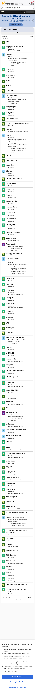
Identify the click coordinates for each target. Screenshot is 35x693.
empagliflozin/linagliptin (14, 47)
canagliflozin (10, 165)
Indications (11, 49)
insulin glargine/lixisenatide (15, 453)
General (10, 56)
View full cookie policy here (9, 671)
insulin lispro (10, 213)
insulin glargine (11, 225)
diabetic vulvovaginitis (13, 240)
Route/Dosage (11, 228)
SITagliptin (10, 365)
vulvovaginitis (11, 238)
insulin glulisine (11, 207)
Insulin (8, 135)
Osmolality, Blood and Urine (16, 430)
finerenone (10, 189)
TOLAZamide (11, 555)
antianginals (10, 461)
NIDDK (8, 155)
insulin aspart (11, 219)
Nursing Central (12, 3)
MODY (8, 86)
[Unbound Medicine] (31, 3)
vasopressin (10, 489)
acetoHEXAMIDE (12, 390)
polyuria (9, 467)
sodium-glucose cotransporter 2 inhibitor (18, 131)
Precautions (11, 463)
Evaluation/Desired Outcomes (15, 50)
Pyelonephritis (11, 244)
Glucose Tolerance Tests (15, 517)
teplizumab (10, 424)
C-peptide (9, 333)
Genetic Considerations (14, 415)
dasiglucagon (11, 107)
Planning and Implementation (15, 246)
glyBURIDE (10, 353)
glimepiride (10, 278)
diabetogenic (10, 328)
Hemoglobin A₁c (12, 95)
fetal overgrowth (12, 497)
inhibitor (9, 129)
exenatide (9, 317)
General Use (11, 569)
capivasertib (10, 561)
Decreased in (14, 143)
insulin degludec (12, 377)
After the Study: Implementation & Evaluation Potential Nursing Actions (18, 64)
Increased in (14, 103)
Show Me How (16, 24)
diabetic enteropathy (13, 546)
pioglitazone (10, 75)
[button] (30, 12)
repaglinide (10, 311)
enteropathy (10, 544)
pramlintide (10, 578)
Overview (10, 262)
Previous (6, 597)
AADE (8, 81)
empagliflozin (11, 472)
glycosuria (9, 396)
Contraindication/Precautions (15, 450)
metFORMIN (10, 69)
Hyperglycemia (11, 412)
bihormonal (10, 502)
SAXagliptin (10, 298)
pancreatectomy (12, 118)
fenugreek (9, 195)
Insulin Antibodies (12, 258)
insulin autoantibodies (14, 179)
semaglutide (10, 506)
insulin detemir (11, 183)
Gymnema (10, 538)
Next (30, 597)
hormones (9, 567)
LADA (8, 323)
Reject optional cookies (17, 682)
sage (8, 447)
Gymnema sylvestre (13, 541)
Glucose (9, 171)
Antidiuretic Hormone (13, 436)
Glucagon (9, 54)
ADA (7, 408)
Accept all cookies (17, 677)
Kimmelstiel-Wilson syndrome (16, 512)
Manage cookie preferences (17, 687)
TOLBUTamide (11, 201)
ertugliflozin (10, 290)
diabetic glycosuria (13, 398)
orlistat (8, 573)
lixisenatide (10, 382)
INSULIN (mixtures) (13, 232)
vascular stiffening (12, 550)
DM (7, 42)
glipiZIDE (9, 347)
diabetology (10, 90)
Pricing (23, 12)
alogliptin (9, 441)
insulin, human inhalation (15, 371)
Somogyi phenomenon (14, 254)
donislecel (9, 402)
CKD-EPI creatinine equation (16, 584)
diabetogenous (11, 160)
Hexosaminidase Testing (15, 337)
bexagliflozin (10, 304)
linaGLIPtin (10, 284)
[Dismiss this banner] (33, 20)
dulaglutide (10, 113)
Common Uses (12, 197)
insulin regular (11, 359)
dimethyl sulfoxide (12, 477)
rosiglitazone (10, 483)
